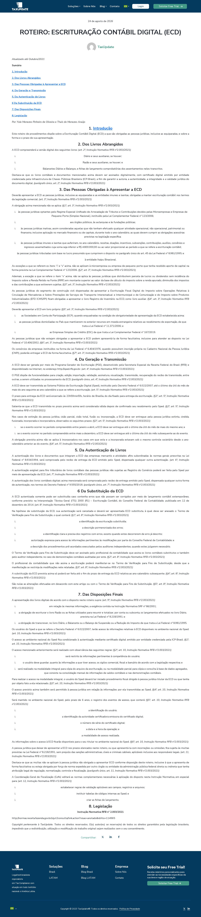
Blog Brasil (87, 871)
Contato (115, 6)
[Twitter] (103, 837)
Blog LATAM (88, 877)
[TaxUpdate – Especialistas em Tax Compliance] (20, 6)
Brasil (52, 871)
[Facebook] (118, 837)
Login (141, 6)
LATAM (53, 877)
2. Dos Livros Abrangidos (26, 78)
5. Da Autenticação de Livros (28, 96)
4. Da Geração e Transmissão (29, 90)
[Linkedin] (110, 837)
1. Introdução (19, 71)
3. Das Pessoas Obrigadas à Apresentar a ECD (39, 84)
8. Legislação (19, 115)
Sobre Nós (89, 6)
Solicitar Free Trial (169, 6)
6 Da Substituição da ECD (27, 103)
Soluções (73, 6)
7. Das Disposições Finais (26, 109)
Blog (102, 6)
